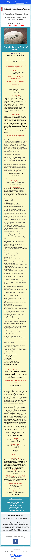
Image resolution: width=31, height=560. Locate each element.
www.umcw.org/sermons (16, 25)
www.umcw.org (15, 536)
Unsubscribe (5, 551)
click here (8, 530)
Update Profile (12, 551)
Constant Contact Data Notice (22, 551)
